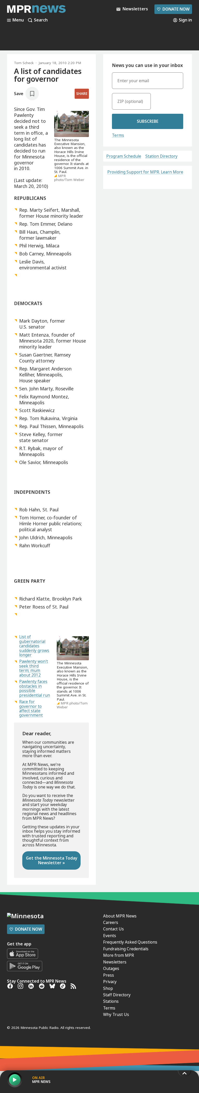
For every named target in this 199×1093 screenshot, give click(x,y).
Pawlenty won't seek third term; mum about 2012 (33, 668)
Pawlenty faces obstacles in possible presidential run (34, 688)
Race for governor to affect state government (31, 708)
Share (81, 93)
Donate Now (173, 9)
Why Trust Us (116, 1014)
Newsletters (114, 962)
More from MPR (118, 955)
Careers (110, 922)
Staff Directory (117, 995)
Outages (111, 968)
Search (41, 20)
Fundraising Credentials (125, 949)
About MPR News (120, 916)
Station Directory (161, 156)
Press (108, 975)
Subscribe (147, 121)
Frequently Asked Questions (130, 942)
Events (109, 935)
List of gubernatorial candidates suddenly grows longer (34, 646)
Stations (111, 1001)
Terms (118, 135)
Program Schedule (123, 156)
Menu (18, 20)
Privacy (110, 981)
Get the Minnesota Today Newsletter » (51, 860)
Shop (108, 988)
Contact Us (113, 929)
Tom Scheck (24, 62)
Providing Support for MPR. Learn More (145, 172)
